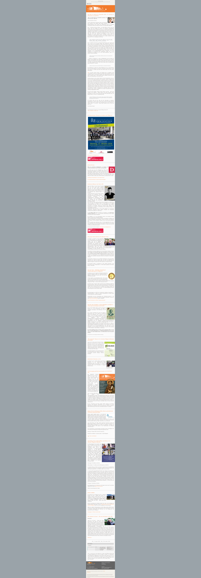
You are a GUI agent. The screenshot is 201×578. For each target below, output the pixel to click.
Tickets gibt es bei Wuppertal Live (93, 155)
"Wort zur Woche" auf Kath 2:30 (93, 110)
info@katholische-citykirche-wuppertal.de (92, 568)
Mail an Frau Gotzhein (98, 486)
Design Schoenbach (106, 568)
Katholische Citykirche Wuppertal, (106, 562)
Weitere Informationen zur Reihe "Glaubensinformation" (96, 300)
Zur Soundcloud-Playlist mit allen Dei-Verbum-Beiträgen (97, 179)
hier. (104, 571)
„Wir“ (88, 72)
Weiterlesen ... (90, 537)
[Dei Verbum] (111, 173)
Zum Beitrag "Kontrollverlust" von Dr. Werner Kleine (96, 177)
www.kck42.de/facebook (93, 298)
